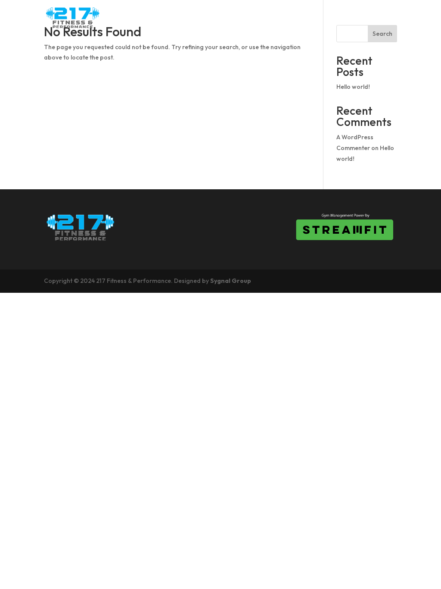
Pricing (307, 17)
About (175, 17)
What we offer (364, 17)
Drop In (264, 17)
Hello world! (353, 87)
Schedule (219, 17)
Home (139, 17)
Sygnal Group (230, 281)
